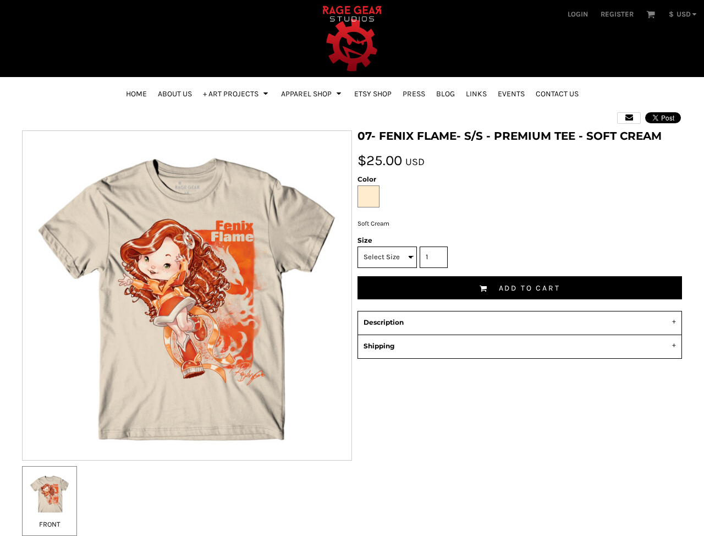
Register (617, 14)
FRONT (50, 524)
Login (578, 14)
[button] (650, 14)
